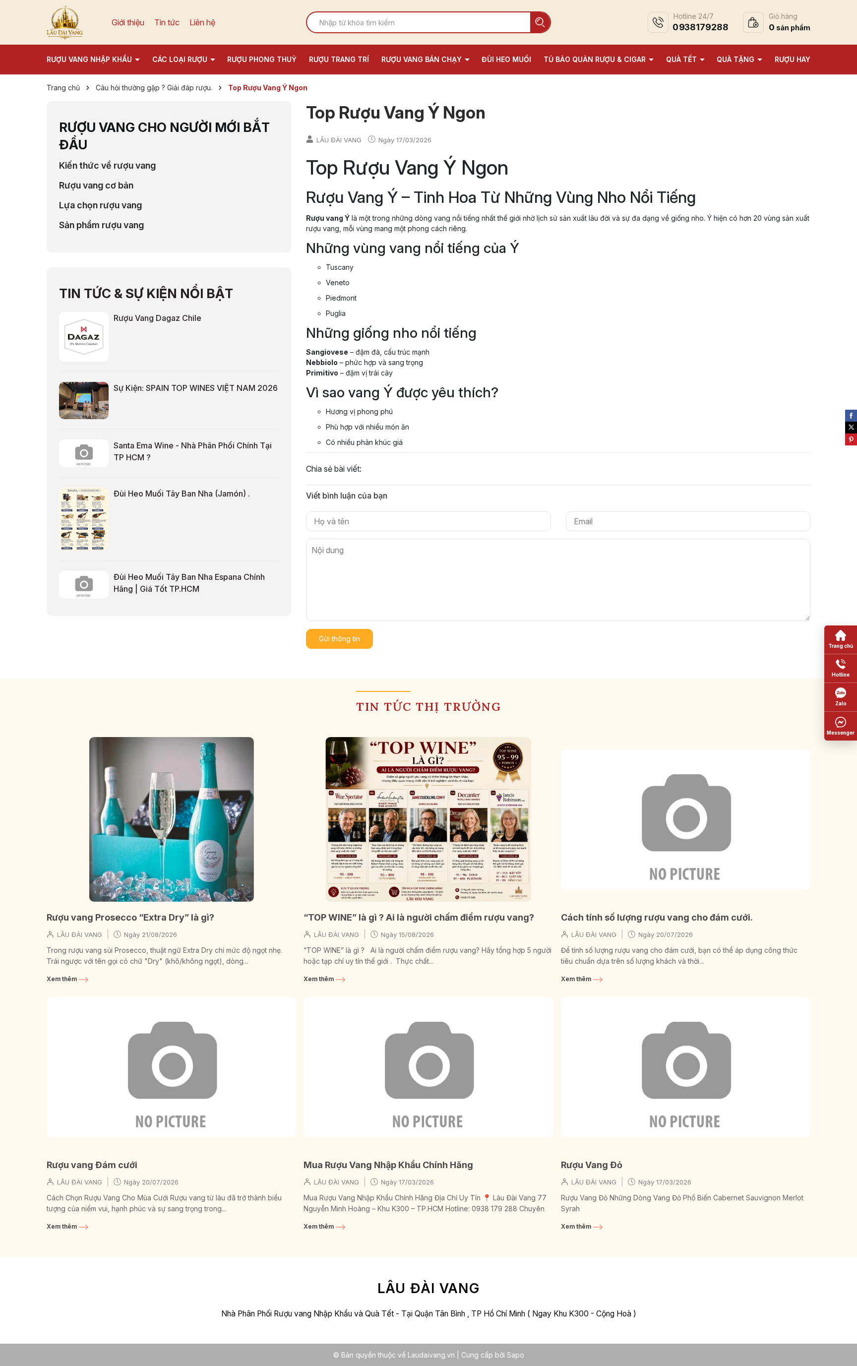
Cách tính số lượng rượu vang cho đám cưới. (657, 917)
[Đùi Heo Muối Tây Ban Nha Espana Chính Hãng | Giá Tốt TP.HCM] (84, 584)
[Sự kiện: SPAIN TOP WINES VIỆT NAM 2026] (84, 400)
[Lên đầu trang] (839, 1348)
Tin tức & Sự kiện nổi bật (146, 293)
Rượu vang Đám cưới (92, 1165)
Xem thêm (62, 979)
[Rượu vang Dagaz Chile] (84, 336)
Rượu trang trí (339, 59)
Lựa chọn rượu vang (100, 205)
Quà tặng (736, 59)
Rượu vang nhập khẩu (90, 59)
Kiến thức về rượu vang (107, 165)
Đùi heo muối (506, 59)
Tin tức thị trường (428, 706)
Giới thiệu (128, 22)
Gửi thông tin (339, 638)
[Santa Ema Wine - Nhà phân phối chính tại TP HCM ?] (84, 452)
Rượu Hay (792, 59)
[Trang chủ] (840, 639)
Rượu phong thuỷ (262, 59)
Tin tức (167, 22)
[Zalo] (840, 697)
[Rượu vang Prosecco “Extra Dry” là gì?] (171, 819)
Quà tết (682, 59)
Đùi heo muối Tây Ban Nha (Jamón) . (182, 493)
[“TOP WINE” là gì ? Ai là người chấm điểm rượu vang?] (428, 819)
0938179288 (700, 28)
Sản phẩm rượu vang (101, 225)
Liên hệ (202, 22)
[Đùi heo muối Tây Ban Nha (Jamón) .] (84, 518)
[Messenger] (840, 726)
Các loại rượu (180, 59)
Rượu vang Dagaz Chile (157, 318)
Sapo (515, 1355)
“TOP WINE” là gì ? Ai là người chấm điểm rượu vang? (419, 917)
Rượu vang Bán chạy (422, 59)
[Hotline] (840, 668)
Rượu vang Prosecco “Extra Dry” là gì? (130, 917)
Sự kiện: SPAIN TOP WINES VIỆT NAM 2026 (196, 388)
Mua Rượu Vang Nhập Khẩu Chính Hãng (388, 1165)
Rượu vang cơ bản (96, 185)
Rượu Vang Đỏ (591, 1165)
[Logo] (65, 21)
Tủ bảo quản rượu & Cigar (596, 59)
